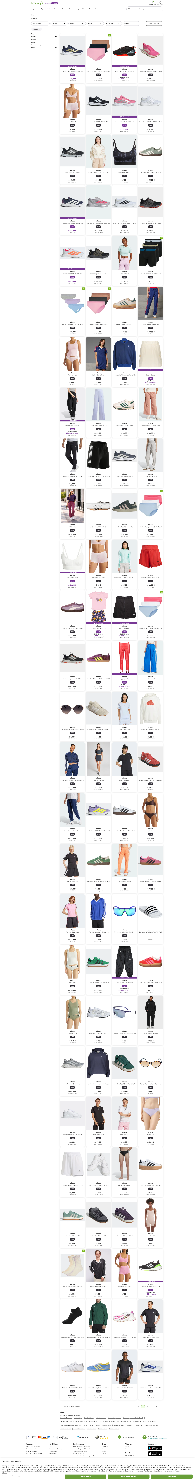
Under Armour (88, 1425)
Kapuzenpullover (118, 1425)
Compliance (53, 1453)
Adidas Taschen (114, 1429)
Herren (33, 42)
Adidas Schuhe (92, 1421)
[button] (160, 3)
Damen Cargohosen (114, 1418)
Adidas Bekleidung (79, 1429)
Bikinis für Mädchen (66, 1418)
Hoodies (97, 1425)
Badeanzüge (78, 1418)
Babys (33, 34)
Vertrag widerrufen (78, 1453)
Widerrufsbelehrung (55, 1449)
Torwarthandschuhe (151, 1425)
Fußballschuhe (138, 1425)
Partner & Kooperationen (34, 1453)
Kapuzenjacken (106, 1425)
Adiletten (129, 1425)
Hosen (129, 1421)
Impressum (53, 1456)
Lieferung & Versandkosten (81, 1446)
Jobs (27, 1456)
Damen (33, 39)
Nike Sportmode (101, 1418)
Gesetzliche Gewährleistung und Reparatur (86, 1456)
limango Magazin (31, 1451)
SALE (33, 48)
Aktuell (127, 1446)
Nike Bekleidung (89, 1418)
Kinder (33, 37)
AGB (50, 1446)
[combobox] (144, 9)
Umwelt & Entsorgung (80, 1451)
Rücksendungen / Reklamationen (83, 1449)
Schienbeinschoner (65, 1429)
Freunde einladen (31, 1449)
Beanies (145, 1421)
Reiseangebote (129, 1455)
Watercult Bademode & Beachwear (71, 1425)
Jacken (106, 1421)
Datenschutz (53, 1451)
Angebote (105, 1446)
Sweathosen (137, 1421)
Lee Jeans (153, 1421)
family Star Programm (33, 1446)
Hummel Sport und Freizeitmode (133, 1418)
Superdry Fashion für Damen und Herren (73, 1421)
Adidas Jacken (91, 1429)
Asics (100, 1421)
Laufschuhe (121, 1421)
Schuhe (112, 1421)
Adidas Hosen (102, 1429)
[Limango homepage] (37, 3)
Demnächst (128, 1449)
